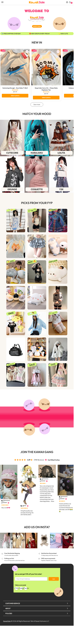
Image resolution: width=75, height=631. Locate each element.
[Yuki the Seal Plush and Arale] (15, 272)
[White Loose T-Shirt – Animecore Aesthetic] (15, 220)
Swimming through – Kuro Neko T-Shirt (15, 88)
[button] (70, 2)
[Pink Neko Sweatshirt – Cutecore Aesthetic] (36, 375)
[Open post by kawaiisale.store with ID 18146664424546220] (56, 540)
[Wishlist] (27, 51)
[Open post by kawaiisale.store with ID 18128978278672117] (31, 540)
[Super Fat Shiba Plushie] (15, 297)
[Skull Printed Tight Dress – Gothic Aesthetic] (36, 272)
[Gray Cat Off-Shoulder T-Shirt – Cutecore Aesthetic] (57, 297)
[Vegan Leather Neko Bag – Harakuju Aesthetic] (15, 349)
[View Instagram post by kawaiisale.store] (11, 547)
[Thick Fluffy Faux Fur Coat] (57, 349)
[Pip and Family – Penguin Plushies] (36, 349)
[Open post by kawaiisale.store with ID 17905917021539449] (6, 540)
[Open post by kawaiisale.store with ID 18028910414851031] (19, 540)
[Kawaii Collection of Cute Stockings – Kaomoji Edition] (57, 323)
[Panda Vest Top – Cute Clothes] (36, 220)
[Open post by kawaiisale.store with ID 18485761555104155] (68, 540)
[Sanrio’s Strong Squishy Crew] (15, 323)
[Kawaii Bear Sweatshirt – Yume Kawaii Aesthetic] (15, 375)
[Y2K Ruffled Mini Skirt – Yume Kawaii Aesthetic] (36, 246)
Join (53, 579)
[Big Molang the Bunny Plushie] (57, 272)
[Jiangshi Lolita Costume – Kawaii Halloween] (57, 220)
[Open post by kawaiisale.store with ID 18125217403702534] (44, 540)
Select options (15, 95)
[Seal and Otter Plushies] (57, 246)
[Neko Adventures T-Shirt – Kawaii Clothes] (15, 246)
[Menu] (4, 2)
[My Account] (67, 2)
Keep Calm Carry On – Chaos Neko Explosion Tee (46, 89)
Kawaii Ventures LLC (42, 621)
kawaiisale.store (6, 534)
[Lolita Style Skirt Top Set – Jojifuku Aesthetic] (57, 375)
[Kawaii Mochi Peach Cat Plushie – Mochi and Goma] (36, 297)
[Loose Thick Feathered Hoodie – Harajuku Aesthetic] (36, 323)
